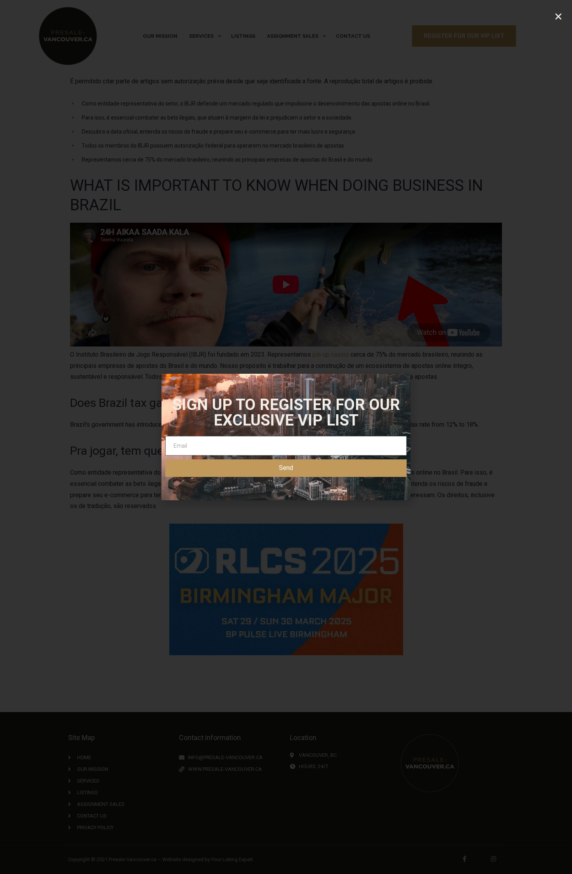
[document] (286, 437)
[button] (558, 16)
